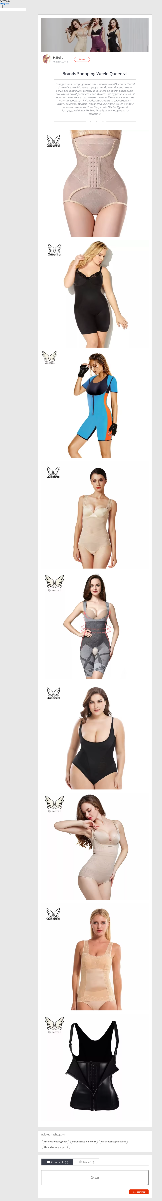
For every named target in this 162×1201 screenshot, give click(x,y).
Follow (82, 59)
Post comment (139, 1192)
